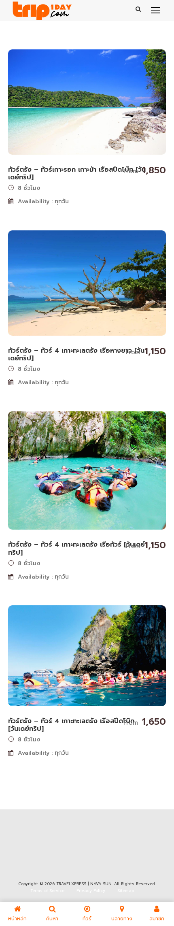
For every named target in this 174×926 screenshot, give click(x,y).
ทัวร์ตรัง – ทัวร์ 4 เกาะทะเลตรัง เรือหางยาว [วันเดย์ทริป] (76, 354)
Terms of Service (47, 891)
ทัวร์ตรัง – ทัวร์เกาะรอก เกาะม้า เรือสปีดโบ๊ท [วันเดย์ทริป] (77, 173)
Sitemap (125, 891)
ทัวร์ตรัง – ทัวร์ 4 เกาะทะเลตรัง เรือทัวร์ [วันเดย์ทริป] (76, 548)
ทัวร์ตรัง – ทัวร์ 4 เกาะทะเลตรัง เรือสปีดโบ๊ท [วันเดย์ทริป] (71, 725)
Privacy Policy (90, 891)
